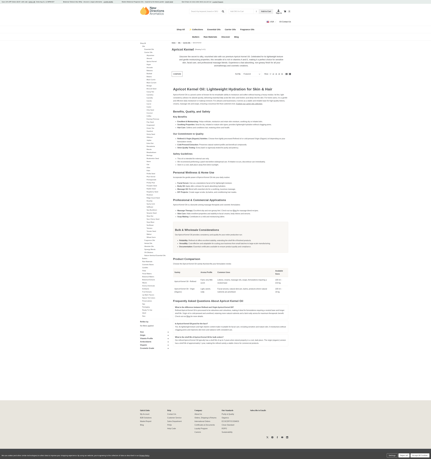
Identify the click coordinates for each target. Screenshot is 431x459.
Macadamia (151, 146)
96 (282, 74)
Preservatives (147, 301)
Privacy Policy (144, 455)
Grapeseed (151, 125)
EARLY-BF (32, 2)
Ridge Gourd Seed (153, 198)
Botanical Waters (148, 277)
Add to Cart (266, 11)
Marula (149, 149)
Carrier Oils (148, 52)
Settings (392, 455)
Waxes (144, 283)
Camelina (150, 95)
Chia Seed (150, 110)
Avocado (150, 67)
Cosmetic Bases (148, 264)
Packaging (146, 307)
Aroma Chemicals (148, 286)
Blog (235, 211)
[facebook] (277, 437)
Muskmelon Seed (153, 158)
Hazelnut (150, 131)
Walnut (149, 234)
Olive (148, 167)
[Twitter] (267, 437)
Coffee (149, 116)
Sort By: (238, 74)
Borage (149, 86)
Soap (144, 270)
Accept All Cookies (420, 455)
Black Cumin (151, 80)
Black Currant (151, 83)
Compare (177, 74)
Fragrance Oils (149, 240)
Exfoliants (145, 289)
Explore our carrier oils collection (249, 104)
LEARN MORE (108, 2)
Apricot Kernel (152, 61)
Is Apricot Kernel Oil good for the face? (191, 324)
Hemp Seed (151, 134)
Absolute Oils (149, 246)
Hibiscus (150, 137)
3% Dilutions (148, 252)
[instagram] (272, 437)
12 (270, 74)
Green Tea (150, 128)
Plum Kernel (151, 177)
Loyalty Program (217, 2)
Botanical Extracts (148, 280)
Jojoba (149, 140)
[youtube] (282, 437)
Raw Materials (147, 261)
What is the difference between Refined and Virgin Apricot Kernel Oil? (204, 307)
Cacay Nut (150, 92)
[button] (223, 11)
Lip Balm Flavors (148, 295)
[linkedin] (287, 437)
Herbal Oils (148, 243)
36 (276, 74)
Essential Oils (149, 49)
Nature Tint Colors (148, 298)
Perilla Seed (151, 173)
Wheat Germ (151, 237)
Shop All (143, 43)
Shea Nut (150, 216)
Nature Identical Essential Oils (155, 255)
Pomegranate (151, 180)
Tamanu (149, 228)
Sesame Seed (152, 213)
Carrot (149, 104)
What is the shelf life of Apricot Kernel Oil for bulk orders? (199, 337)
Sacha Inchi (151, 204)
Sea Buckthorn (152, 210)
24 (273, 74)
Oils (143, 46)
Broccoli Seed (151, 89)
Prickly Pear (151, 183)
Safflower (150, 207)
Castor (149, 107)
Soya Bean (150, 222)
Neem (149, 161)
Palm (148, 170)
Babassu (150, 70)
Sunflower (150, 225)
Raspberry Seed (152, 192)
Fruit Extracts (147, 292)
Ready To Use (147, 310)
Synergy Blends (149, 249)
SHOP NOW (169, 2)
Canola (149, 101)
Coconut (150, 113)
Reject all (404, 455)
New (143, 316)
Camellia (150, 98)
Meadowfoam (151, 152)
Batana (149, 76)
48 (279, 74)
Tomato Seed (151, 231)
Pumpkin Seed (152, 186)
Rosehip (149, 201)
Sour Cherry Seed (153, 219)
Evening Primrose (153, 119)
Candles (145, 267)
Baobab (149, 73)
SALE (144, 313)
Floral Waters (147, 274)
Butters (144, 258)
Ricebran (150, 195)
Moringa (149, 155)
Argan (149, 64)
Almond (149, 58)
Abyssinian (150, 55)
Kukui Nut (150, 143)
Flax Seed (150, 122)
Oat (148, 164)
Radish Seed (151, 189)
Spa (143, 304)
